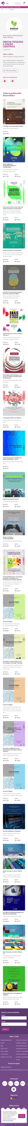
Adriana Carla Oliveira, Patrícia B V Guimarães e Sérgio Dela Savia (11, 338)
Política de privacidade (21, 1040)
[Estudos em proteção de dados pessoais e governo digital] (14, 277)
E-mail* (3, 1021)
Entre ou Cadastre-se (19, 3)
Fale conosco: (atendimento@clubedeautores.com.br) (14, 1070)
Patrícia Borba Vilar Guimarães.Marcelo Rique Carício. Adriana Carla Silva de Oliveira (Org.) (13, 667)
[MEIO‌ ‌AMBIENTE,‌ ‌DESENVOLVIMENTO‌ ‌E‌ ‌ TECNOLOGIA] (14, 149)
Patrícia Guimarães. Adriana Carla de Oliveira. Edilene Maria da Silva (12, 754)
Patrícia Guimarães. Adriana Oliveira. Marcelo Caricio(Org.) (12, 956)
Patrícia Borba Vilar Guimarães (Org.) (12, 916)
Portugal (6, 7)
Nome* (3, 1015)
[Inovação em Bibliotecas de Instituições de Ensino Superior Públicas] (14, 733)
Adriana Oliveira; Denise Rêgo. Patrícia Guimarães (12, 381)
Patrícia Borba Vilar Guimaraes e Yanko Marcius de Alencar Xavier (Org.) (13, 998)
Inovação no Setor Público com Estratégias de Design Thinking (12, 662)
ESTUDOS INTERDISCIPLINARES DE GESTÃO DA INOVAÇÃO (13, 913)
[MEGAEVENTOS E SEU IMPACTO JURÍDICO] (14, 978)
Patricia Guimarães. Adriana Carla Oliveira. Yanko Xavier (11, 834)
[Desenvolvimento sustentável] (14, 235)
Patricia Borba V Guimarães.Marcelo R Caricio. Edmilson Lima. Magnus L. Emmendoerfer (12, 583)
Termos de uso (4, 1054)
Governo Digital (8, 621)
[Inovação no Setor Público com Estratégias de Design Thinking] (14, 646)
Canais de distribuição (21, 1054)
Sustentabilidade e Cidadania (12, 831)
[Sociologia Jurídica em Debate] (14, 403)
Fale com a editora (11, 70)
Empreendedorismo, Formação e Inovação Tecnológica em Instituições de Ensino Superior (13, 578)
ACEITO (22, 1116)
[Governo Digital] (14, 607)
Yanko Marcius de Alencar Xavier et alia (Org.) (13, 462)
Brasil (2, 7)
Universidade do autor (21, 1048)
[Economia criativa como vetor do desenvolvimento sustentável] (14, 192)
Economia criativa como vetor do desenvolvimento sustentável (13, 207)
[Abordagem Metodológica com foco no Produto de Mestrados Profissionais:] (14, 360)
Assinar (5, 1029)
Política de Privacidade (8, 1120)
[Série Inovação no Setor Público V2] (14, 937)
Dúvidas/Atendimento (6, 1040)
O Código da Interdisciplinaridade (13, 126)
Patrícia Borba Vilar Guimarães (10, 128)
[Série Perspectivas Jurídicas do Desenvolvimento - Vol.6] (14, 443)
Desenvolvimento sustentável (12, 250)
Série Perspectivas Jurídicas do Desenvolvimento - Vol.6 (12, 458)
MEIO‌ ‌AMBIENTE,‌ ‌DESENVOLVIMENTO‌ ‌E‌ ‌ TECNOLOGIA (10, 166)
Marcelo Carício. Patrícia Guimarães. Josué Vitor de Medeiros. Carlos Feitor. (12, 794)
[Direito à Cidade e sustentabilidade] (14, 522)
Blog (2, 1045)
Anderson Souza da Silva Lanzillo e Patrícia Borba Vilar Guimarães (11, 297)
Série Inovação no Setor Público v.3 (12, 871)
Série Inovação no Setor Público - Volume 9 (13, 334)
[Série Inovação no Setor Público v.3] (14, 856)
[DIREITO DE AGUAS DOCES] (14, 484)
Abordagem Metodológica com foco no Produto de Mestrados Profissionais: (12, 376)
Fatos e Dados (4, 1051)
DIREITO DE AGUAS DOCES (11, 499)
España (11, 7)
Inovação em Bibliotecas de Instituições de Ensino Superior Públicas (12, 750)
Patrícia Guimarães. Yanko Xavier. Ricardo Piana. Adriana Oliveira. (11, 624)
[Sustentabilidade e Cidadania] (14, 816)
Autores (9, 35)
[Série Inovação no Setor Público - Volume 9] (14, 319)
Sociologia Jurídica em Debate (12, 418)
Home (4, 35)
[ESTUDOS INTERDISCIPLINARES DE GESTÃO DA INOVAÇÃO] (14, 898)
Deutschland (17, 7)
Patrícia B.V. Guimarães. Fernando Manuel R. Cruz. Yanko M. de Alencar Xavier (12, 212)
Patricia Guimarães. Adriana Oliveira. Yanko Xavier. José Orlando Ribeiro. (12, 875)
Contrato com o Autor (6, 1057)
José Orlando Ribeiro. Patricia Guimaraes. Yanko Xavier (10, 170)
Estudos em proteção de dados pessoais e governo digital (12, 292)
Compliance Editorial (21, 1043)
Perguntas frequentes (6, 1067)
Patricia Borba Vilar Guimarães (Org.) (12, 541)
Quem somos (4, 1048)
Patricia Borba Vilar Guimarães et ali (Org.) (12, 421)
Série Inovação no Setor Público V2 (12, 952)
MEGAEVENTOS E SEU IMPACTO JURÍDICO (12, 994)
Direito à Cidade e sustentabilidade (8, 537)
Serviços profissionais (21, 1045)
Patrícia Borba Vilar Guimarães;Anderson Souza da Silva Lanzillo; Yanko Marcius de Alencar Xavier (13, 254)
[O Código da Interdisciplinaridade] (14, 111)
